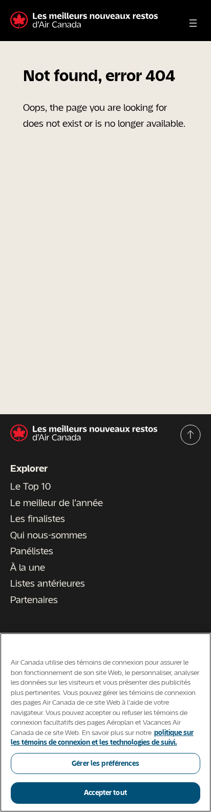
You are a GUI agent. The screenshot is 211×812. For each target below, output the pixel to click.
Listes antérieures (47, 583)
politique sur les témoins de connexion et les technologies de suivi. (102, 737)
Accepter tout (105, 792)
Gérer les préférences (105, 763)
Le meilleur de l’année (56, 502)
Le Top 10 (30, 486)
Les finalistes (37, 518)
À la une (27, 567)
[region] (105, 722)
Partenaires (34, 599)
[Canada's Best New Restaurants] (84, 20)
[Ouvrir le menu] (193, 23)
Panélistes (31, 551)
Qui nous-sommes (48, 535)
